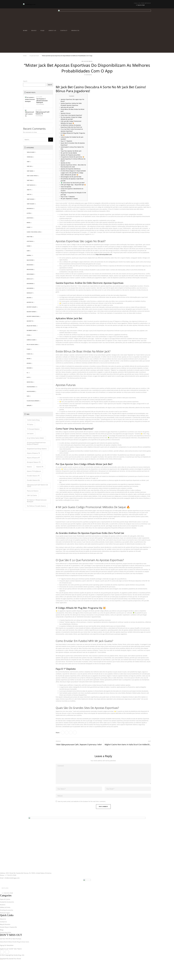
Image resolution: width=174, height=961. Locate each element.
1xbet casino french (32, 175)
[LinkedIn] (71, 732)
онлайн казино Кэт (33, 480)
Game (28, 250)
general (29, 255)
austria (29, 213)
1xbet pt (29, 189)
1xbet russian (30, 199)
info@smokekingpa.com (12, 878)
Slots (28, 377)
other (28, 335)
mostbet (29, 297)
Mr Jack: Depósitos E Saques (69, 198)
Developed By (10, 958)
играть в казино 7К (33, 453)
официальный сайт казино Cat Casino (37, 485)
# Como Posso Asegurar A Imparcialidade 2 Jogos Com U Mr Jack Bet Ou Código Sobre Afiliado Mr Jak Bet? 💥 (73, 173)
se (27, 372)
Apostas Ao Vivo (65, 163)
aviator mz (30, 218)
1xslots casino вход (33, 420)
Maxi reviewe (30, 260)
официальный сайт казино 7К (42, 113)
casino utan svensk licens (34, 232)
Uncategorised (31, 386)
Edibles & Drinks (5, 907)
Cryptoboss (30, 241)
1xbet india (29, 180)
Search (25, 81)
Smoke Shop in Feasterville (8, 927)
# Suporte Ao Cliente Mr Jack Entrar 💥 (72, 157)
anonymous (30, 208)
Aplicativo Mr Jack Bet (67, 107)
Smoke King (30, 382)
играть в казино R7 (33, 458)
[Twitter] (67, 732)
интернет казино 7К (33, 462)
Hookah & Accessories (7, 902)
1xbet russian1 (30, 203)
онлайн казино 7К (33, 476)
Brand (28, 222)
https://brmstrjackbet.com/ (104, 254)
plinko (28, 349)
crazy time (29, 236)
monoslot (29, 293)
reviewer (29, 368)
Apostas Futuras (66, 113)
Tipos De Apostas (66, 187)
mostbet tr (30, 321)
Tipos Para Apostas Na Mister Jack (71, 151)
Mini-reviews (30, 269)
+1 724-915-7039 (140, 5)
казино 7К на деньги (34, 471)
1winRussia (30, 157)
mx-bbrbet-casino (31, 330)
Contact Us (3, 922)
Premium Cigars (5, 913)
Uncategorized (31, 391)
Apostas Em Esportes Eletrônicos (70, 169)
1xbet (28, 161)
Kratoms (2, 905)
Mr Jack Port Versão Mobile (69, 153)
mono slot (30, 279)
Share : (58, 732)
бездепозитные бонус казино (37, 449)
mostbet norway (31, 311)
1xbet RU (29, 194)
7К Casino (30, 424)
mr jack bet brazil (34, 55)
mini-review (30, 264)
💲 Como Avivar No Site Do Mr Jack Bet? (73, 183)
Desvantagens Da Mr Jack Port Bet (71, 177)
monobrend (30, 288)
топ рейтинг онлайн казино (36, 506)
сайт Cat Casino (32, 495)
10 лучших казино (33, 429)
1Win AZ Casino (31, 152)
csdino (28, 246)
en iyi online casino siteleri (35, 438)
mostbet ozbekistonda (33, 316)
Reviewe (29, 363)
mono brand (30, 274)
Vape (28, 396)
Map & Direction (5, 924)
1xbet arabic (30, 171)
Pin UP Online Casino (32, 344)
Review (28, 358)
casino (28, 227)
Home (24, 55)
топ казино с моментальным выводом (42, 100)
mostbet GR (30, 302)
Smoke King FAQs (5, 932)
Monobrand (30, 283)
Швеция (29, 405)
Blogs (1, 930)
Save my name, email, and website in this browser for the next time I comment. (82, 801)
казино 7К (39, 467)
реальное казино (32, 491)
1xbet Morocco (31, 185)
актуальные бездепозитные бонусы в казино (36, 443)
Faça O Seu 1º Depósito (68, 196)
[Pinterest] (75, 732)
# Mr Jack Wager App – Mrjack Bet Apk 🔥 (73, 185)
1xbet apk (29, 166)
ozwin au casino (31, 339)
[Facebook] (62, 732)
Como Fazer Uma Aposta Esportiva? (71, 115)
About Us (3, 919)
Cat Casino (30, 433)
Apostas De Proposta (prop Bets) (70, 155)
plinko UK (29, 354)
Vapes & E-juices (5, 899)
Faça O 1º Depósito (66, 141)
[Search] (50, 140)
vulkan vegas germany (33, 400)
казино (29, 467)
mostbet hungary (31, 307)
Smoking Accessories (6, 910)
